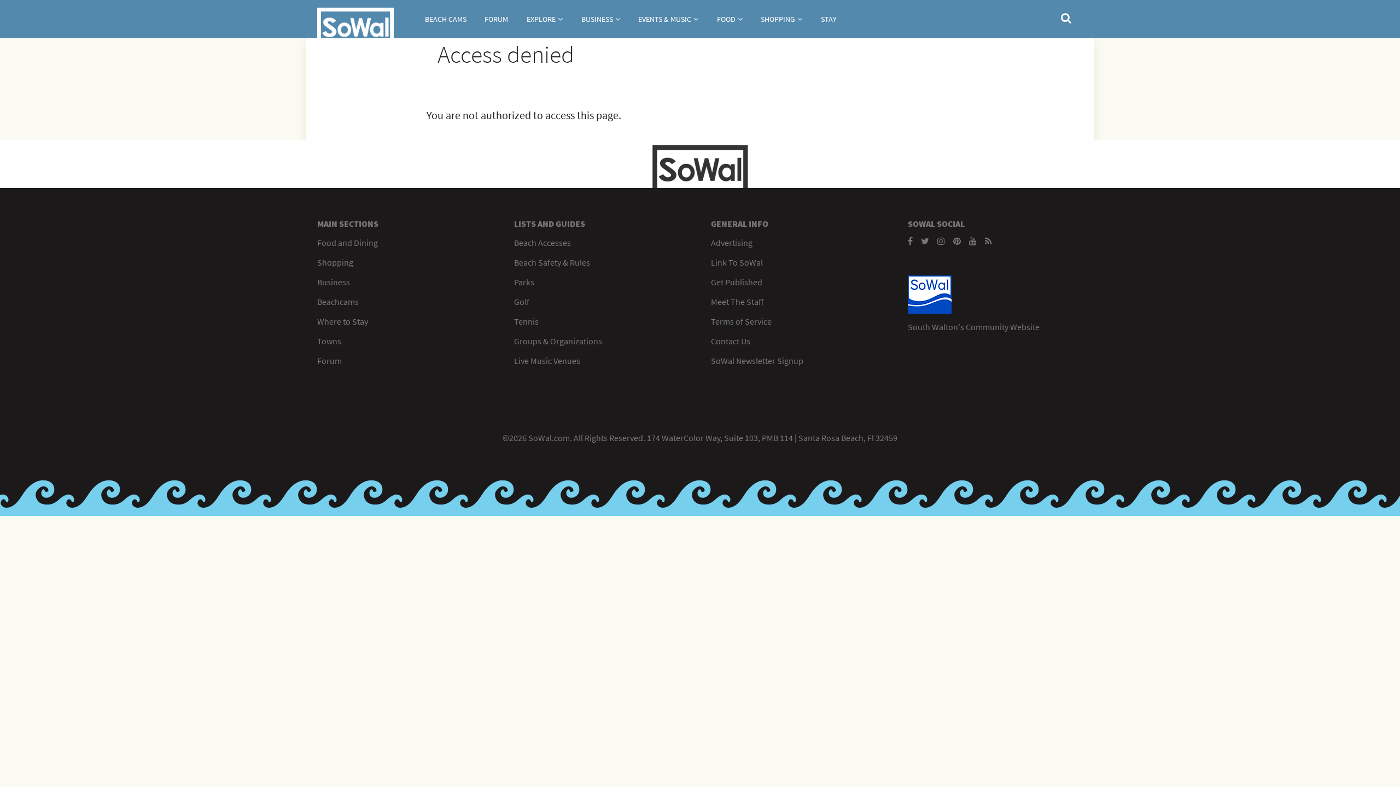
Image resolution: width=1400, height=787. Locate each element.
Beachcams (338, 301)
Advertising (731, 242)
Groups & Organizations (558, 341)
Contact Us (730, 341)
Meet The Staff (737, 301)
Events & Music (664, 19)
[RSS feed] (988, 241)
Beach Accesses (542, 242)
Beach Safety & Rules (552, 262)
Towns (329, 341)
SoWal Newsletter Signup (757, 360)
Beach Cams (445, 19)
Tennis (526, 321)
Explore (541, 19)
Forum (496, 19)
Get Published (736, 282)
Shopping (778, 19)
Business (597, 19)
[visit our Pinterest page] (957, 241)
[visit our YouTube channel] (973, 241)
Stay (829, 19)
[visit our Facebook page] (910, 241)
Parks (524, 282)
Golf (521, 301)
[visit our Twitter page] (925, 241)
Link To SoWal (737, 262)
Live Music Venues (547, 360)
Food (726, 19)
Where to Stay (342, 321)
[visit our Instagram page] (941, 241)
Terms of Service (741, 321)
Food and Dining (347, 242)
